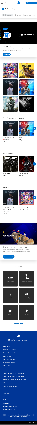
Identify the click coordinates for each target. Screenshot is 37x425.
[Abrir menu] (2, 3)
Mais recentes (7, 15)
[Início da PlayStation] (18, 2)
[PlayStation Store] (9, 8)
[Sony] (32, 424)
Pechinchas (27, 15)
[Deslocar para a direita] (34, 128)
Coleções (18, 15)
